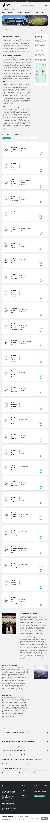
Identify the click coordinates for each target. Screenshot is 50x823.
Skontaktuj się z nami (39, 796)
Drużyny (24, 795)
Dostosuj (31, 818)
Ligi (23, 799)
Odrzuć (37, 818)
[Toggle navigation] (46, 5)
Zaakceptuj (44, 818)
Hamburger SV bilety (31, 625)
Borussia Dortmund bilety (26, 622)
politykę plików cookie (7, 820)
